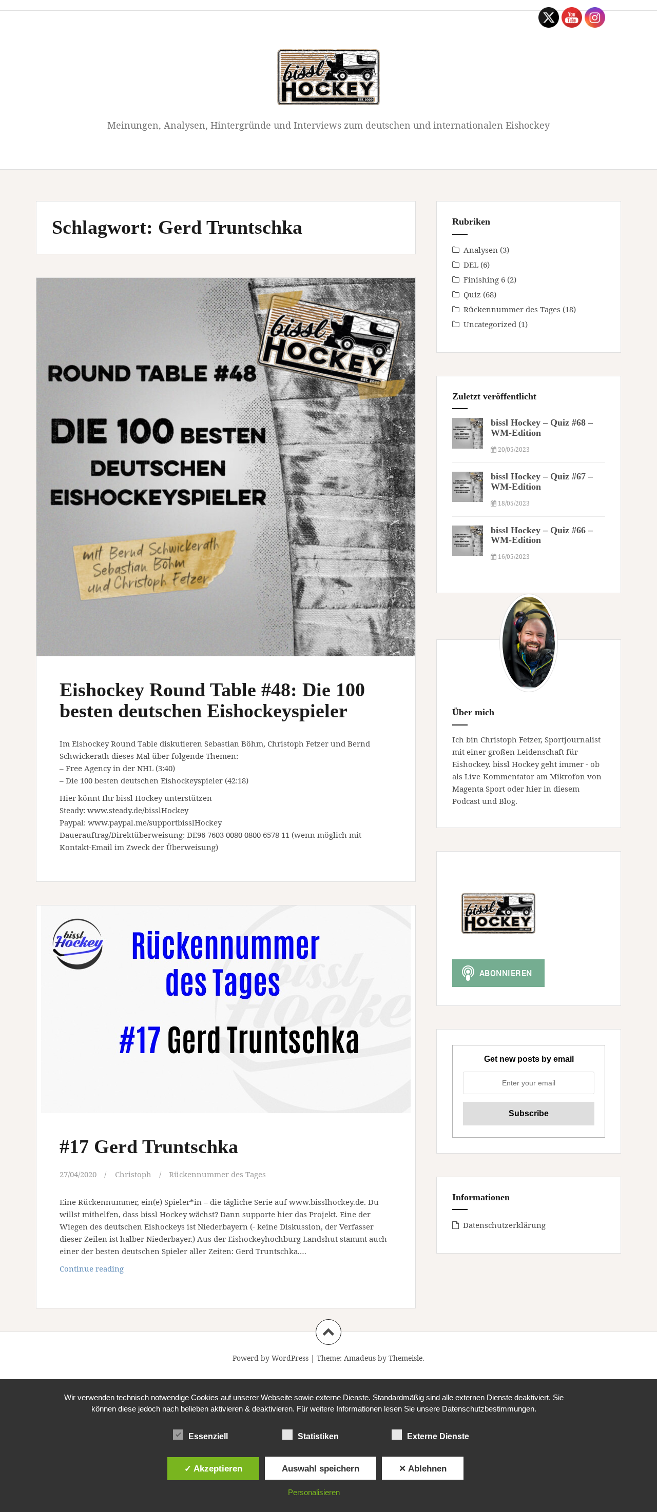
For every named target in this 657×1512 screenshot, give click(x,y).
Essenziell (208, 1436)
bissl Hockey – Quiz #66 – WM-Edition (542, 535)
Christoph (133, 1174)
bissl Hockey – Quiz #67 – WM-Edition (542, 481)
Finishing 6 (484, 279)
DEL (470, 264)
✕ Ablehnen (423, 1468)
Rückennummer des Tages (217, 1174)
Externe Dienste (438, 1436)
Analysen (480, 250)
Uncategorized (489, 324)
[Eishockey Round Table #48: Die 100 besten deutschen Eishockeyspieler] (224, 460)
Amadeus (360, 1358)
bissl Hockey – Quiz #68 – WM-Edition (542, 427)
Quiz (472, 294)
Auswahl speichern (320, 1468)
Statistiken (318, 1436)
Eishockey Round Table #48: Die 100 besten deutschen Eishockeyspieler (212, 700)
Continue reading (112, 1271)
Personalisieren (314, 1492)
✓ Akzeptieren (213, 1468)
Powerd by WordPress (270, 1358)
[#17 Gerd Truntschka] (224, 1016)
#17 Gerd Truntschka (149, 1146)
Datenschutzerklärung (504, 1225)
